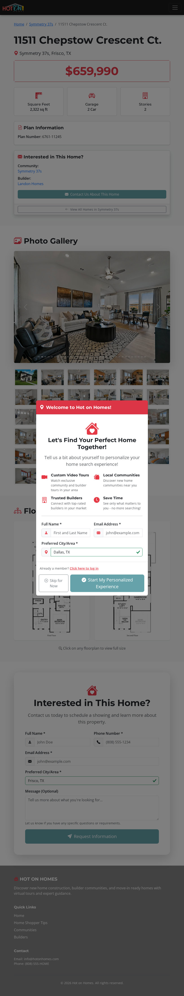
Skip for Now (56, 583)
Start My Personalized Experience (110, 583)
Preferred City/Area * (60, 543)
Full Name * (52, 524)
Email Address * (107, 524)
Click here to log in (84, 568)
